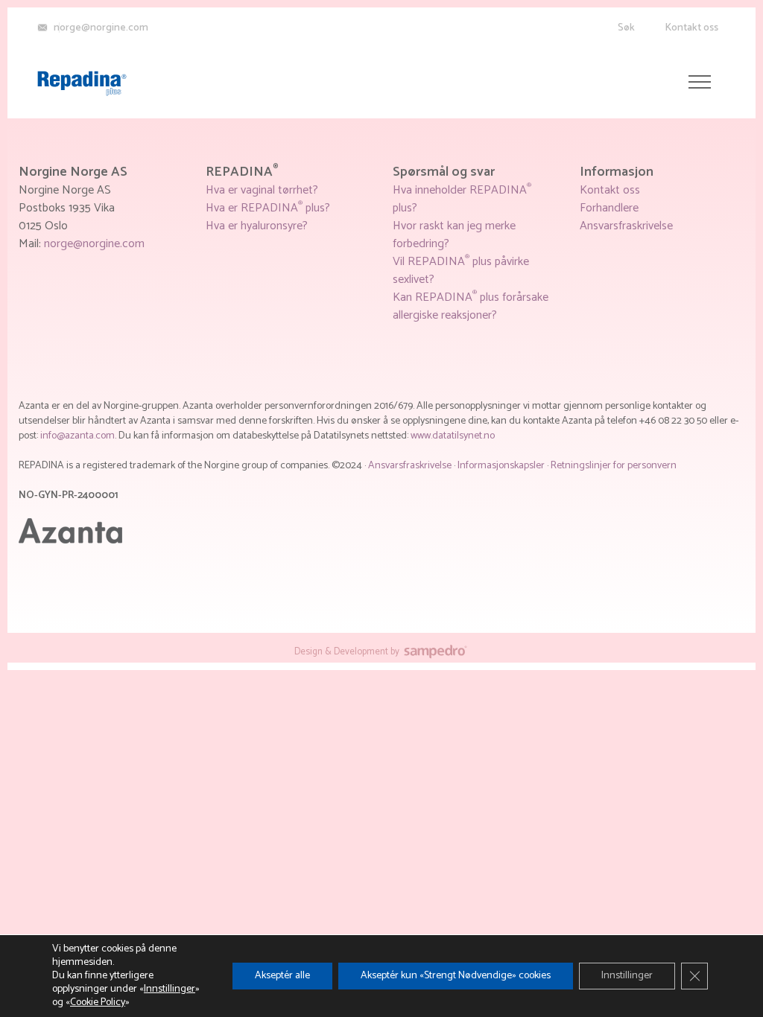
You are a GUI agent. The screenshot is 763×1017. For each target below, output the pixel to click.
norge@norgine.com (94, 244)
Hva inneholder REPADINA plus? (462, 199)
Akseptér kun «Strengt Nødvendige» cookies (456, 975)
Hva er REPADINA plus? (268, 208)
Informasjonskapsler (502, 465)
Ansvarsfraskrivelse (626, 226)
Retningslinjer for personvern (614, 465)
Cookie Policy (97, 1002)
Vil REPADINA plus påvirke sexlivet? (461, 271)
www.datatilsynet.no (453, 435)
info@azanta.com (77, 435)
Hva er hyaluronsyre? (257, 226)
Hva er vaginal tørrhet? (262, 190)
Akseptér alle (282, 975)
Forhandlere (609, 208)
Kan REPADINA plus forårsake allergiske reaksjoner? (470, 306)
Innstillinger (169, 989)
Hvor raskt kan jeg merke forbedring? (454, 235)
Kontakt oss (691, 28)
